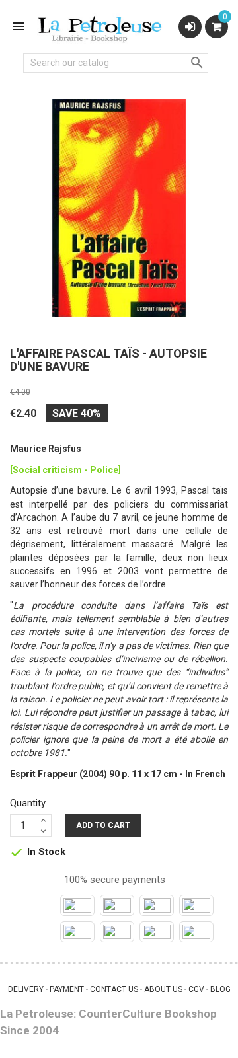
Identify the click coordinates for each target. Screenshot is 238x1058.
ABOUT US (163, 989)
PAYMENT (67, 989)
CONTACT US (114, 989)
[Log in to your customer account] (190, 27)
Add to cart (103, 825)
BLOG (220, 989)
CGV (196, 989)
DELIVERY (26, 989)
